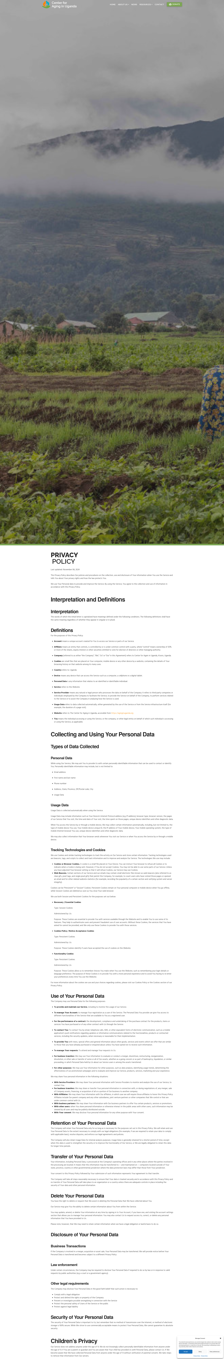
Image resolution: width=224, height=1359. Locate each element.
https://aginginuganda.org (122, 713)
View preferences (215, 1351)
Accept (186, 1351)
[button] (220, 1338)
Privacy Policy (196, 1355)
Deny (200, 1351)
